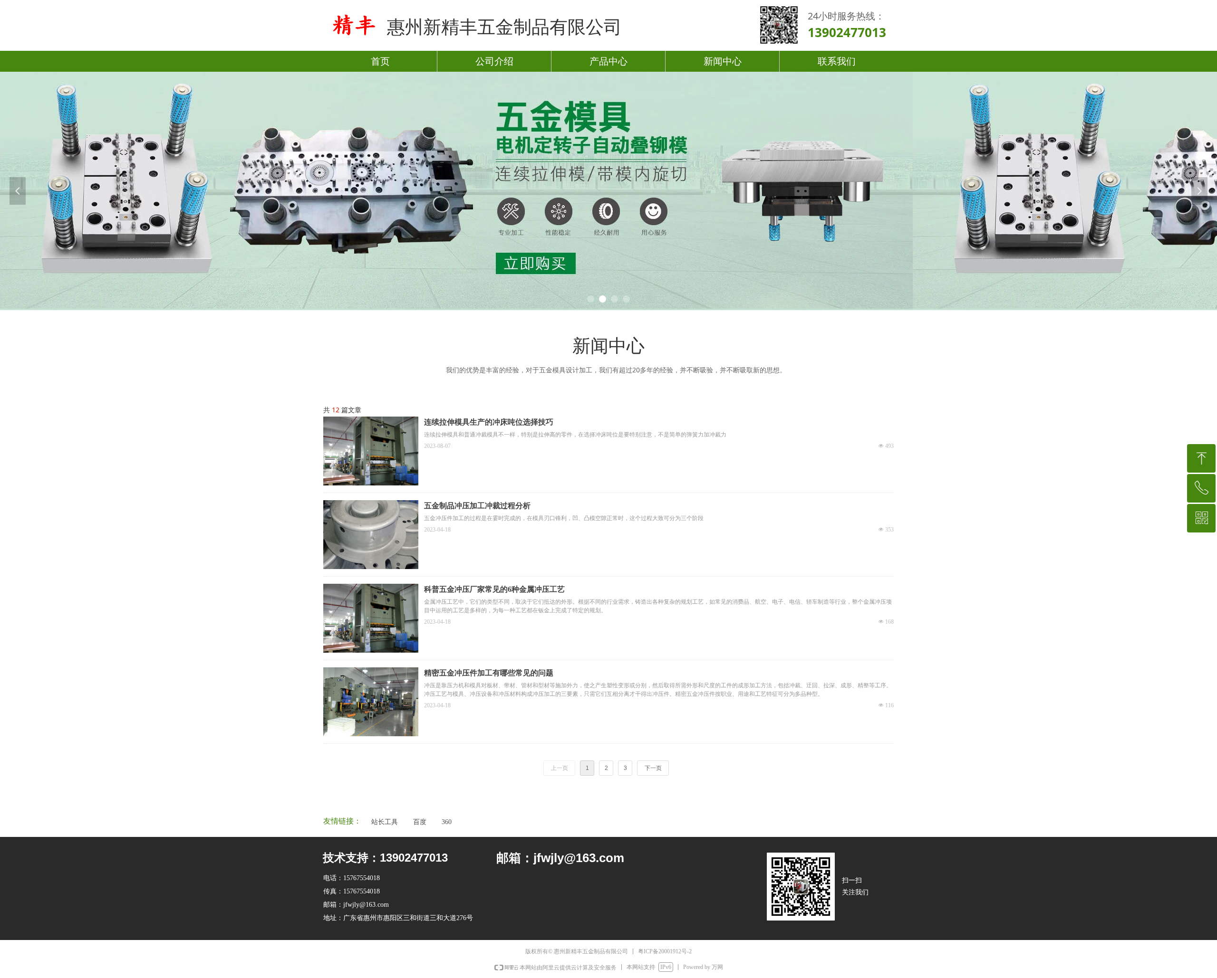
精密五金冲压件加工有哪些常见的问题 (488, 673)
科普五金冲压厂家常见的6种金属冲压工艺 (494, 589)
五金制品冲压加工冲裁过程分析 (477, 506)
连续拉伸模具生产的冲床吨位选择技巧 (488, 422)
